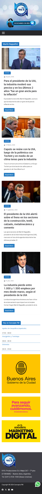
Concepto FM (18, 485)
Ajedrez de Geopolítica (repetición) (14, 328)
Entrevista (5, 344)
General (7, 73)
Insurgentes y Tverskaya (10, 336)
